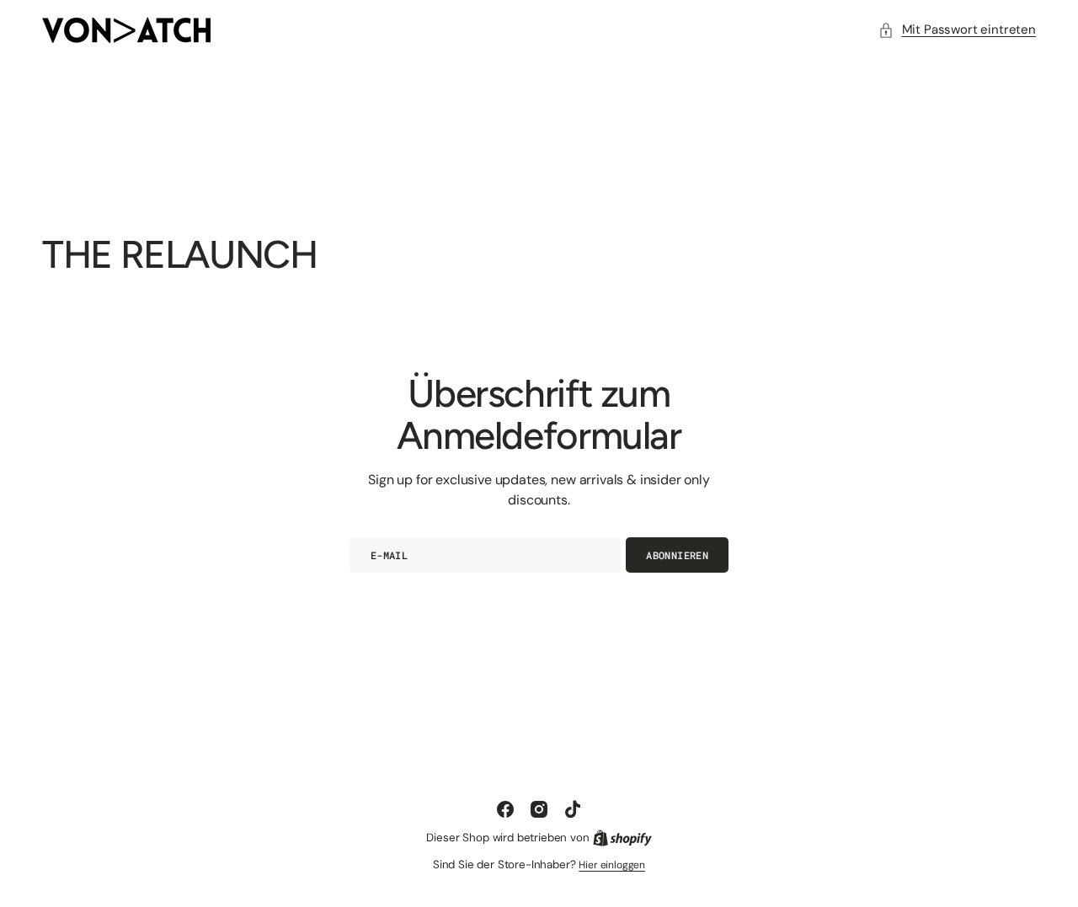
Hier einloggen (612, 865)
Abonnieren (677, 555)
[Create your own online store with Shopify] (622, 838)
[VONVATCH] (126, 30)
